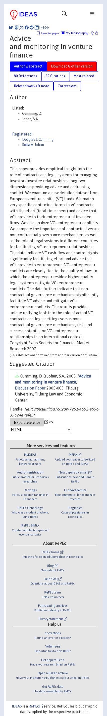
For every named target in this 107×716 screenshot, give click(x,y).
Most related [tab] (83, 76)
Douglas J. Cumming (38, 140)
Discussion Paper (30, 388)
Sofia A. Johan (33, 145)
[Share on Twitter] (22, 27)
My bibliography (76, 33)
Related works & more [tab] (31, 86)
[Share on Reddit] (32, 27)
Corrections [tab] (67, 86)
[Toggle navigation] (64, 15)
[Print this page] (47, 27)
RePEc (34, 706)
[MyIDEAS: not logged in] (93, 33)
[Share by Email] (42, 27)
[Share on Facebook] (27, 27)
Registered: (22, 134)
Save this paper (50, 33)
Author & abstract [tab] (28, 66)
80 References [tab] (25, 76)
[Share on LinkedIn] (37, 27)
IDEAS (17, 706)
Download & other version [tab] (72, 66)
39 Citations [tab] (55, 76)
